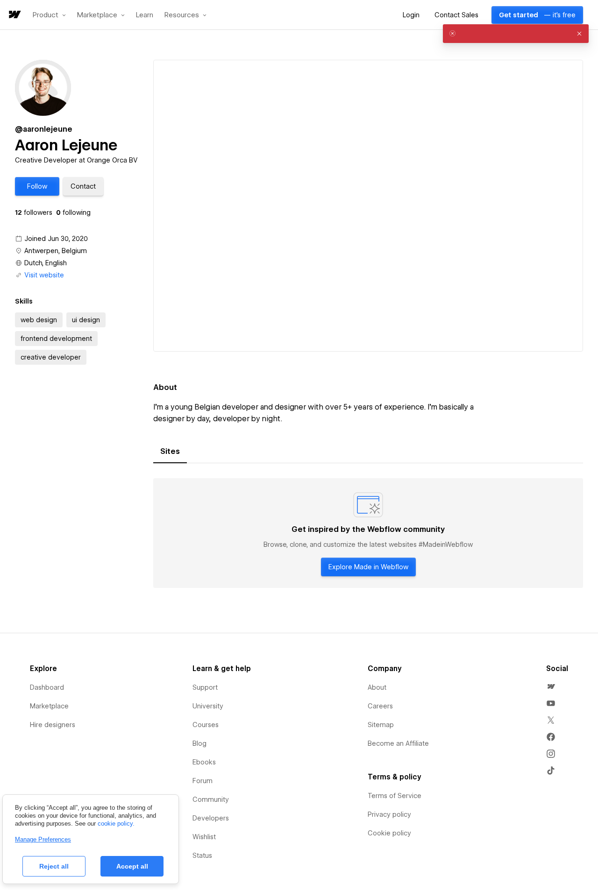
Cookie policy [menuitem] (389, 833)
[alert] (516, 33)
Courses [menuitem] (205, 724)
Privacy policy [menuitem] (389, 814)
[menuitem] (550, 686)
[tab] (170, 451)
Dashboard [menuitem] (47, 687)
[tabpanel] (368, 533)
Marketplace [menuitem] (49, 706)
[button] (49, 15)
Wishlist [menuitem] (204, 837)
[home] (14, 15)
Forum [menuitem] (202, 781)
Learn (144, 15)
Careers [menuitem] (380, 706)
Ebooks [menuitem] (204, 762)
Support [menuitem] (205, 687)
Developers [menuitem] (210, 818)
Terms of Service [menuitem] (394, 795)
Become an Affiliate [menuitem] (398, 743)
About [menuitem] (377, 687)
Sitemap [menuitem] (381, 724)
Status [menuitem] (202, 855)
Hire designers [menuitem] (52, 724)
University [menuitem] (207, 706)
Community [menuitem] (210, 799)
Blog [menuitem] (199, 743)
